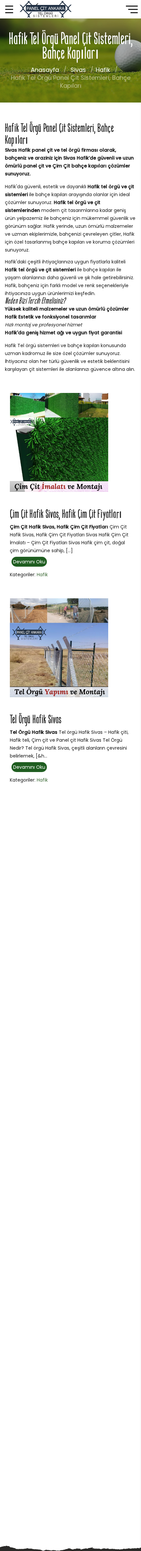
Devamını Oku (29, 561)
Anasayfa (45, 70)
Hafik (103, 70)
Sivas (78, 70)
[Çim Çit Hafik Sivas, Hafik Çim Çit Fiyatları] (59, 442)
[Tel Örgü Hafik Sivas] (59, 647)
